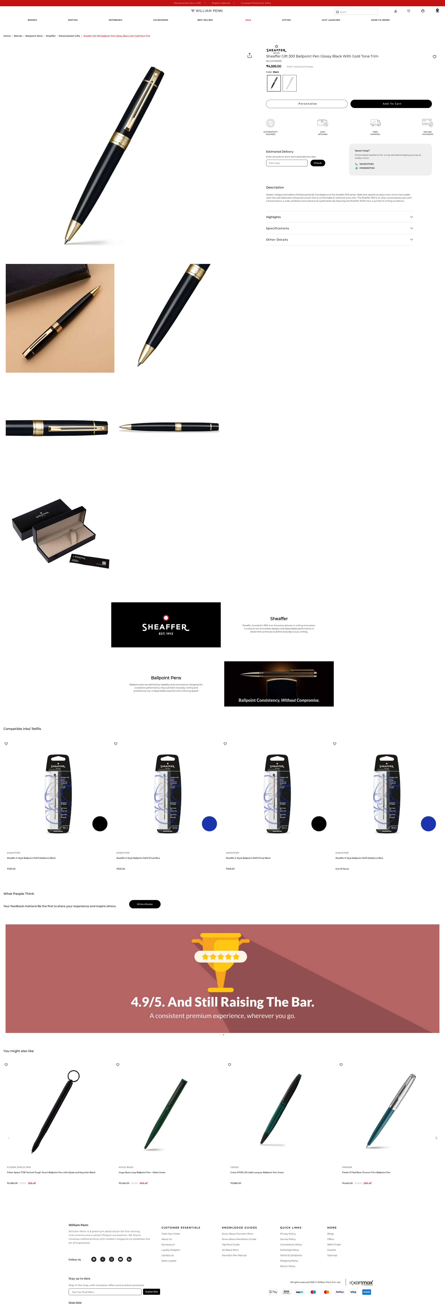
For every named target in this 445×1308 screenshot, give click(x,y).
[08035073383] (356, 164)
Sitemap (332, 1255)
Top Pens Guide (231, 1244)
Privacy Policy (288, 1233)
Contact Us (167, 1255)
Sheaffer (51, 35)
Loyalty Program (170, 1249)
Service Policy (288, 1239)
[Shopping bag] (422, 11)
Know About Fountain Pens (237, 1233)
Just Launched (331, 20)
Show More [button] (75, 1302)
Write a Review (145, 904)
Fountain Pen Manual (234, 1255)
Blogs (330, 1233)
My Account (168, 1244)
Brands (18, 35)
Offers (330, 1239)
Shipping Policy (289, 1260)
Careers (331, 1249)
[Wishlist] (409, 11)
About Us (166, 1239)
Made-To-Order (380, 20)
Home (7, 35)
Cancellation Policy (291, 1244)
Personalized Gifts (69, 35)
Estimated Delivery (279, 151)
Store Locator (168, 1260)
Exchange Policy (289, 1249)
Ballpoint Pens (34, 35)
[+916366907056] (356, 168)
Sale (248, 20)
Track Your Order (170, 1233)
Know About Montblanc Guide (239, 1239)
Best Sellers (205, 20)
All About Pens (230, 1249)
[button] (219, 1034)
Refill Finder (334, 1244)
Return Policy (287, 1266)
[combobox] (356, 12)
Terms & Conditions (291, 1255)
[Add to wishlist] (434, 57)
